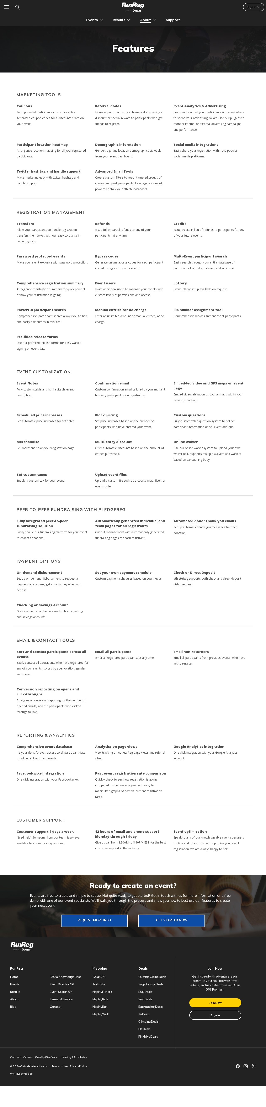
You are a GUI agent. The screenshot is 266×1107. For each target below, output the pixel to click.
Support (173, 20)
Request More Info (94, 920)
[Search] (17, 7)
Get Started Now (171, 920)
